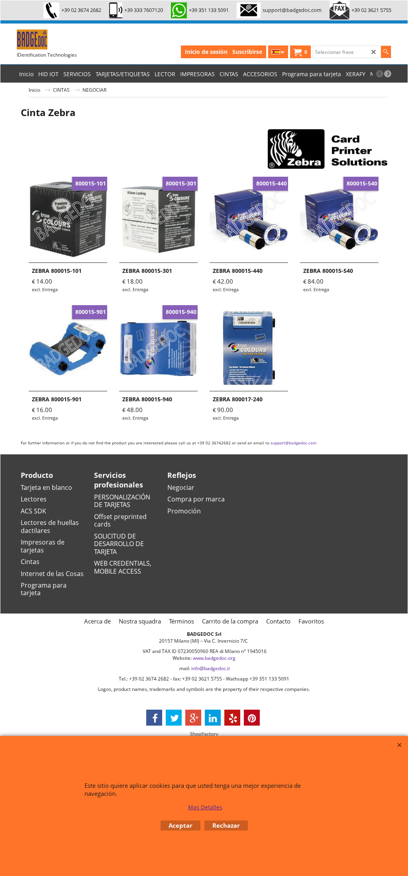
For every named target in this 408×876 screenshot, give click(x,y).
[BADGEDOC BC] (76, 39)
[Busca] (386, 52)
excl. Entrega (45, 289)
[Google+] (193, 718)
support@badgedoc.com (293, 443)
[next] (387, 73)
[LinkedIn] (213, 718)
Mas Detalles (205, 807)
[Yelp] (232, 718)
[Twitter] (174, 718)
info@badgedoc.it (210, 668)
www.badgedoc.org (214, 658)
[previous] (379, 73)
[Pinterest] (252, 718)
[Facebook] (154, 718)
